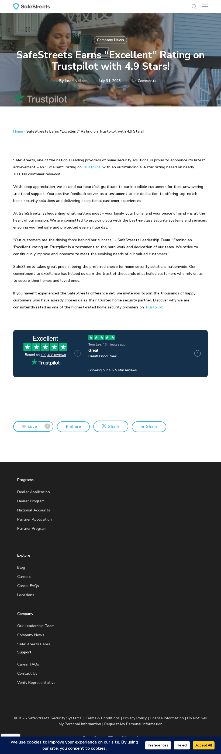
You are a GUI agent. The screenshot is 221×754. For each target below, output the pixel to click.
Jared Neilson (76, 80)
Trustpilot (92, 167)
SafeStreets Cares (33, 644)
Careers (24, 576)
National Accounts (33, 510)
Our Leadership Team (35, 625)
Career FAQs (28, 585)
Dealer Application (33, 492)
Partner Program (31, 528)
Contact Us (27, 673)
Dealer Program (30, 501)
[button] (205, 6)
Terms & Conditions (102, 718)
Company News (110, 39)
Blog (21, 567)
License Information (167, 718)
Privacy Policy (135, 718)
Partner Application (34, 519)
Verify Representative (36, 682)
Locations (25, 594)
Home (18, 131)
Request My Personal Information (133, 724)
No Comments (144, 80)
